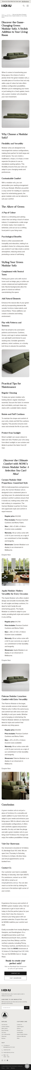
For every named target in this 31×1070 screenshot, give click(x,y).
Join (26, 1007)
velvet (10, 343)
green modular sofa (13, 94)
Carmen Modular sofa (16, 490)
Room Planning (5, 1030)
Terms (8, 1068)
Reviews (3, 1038)
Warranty (13, 1068)
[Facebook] (5, 1060)
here (8, 861)
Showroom (4, 1036)
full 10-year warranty (13, 535)
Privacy (3, 1068)
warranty (17, 749)
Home (3, 14)
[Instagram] (2, 1060)
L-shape (12, 159)
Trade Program (20, 1026)
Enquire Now (6, 555)
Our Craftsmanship (6, 1034)
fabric (19, 402)
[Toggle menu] (27, 5)
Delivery (19, 1028)
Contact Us (15, 973)
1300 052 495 (6, 1049)
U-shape (20, 159)
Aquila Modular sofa (12, 598)
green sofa (14, 279)
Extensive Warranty (21, 1036)
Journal (8, 14)
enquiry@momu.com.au (8, 1052)
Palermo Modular (11, 703)
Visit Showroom (15, 978)
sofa (14, 183)
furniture (17, 80)
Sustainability (20, 1032)
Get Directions (25, 1)
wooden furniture (8, 308)
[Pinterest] (7, 1060)
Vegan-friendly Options (22, 1034)
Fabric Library (5, 1028)
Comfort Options (5, 1026)
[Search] (23, 5)
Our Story (4, 1032)
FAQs (18, 1038)
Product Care (20, 1030)
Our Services (4, 1024)
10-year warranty (14, 641)
